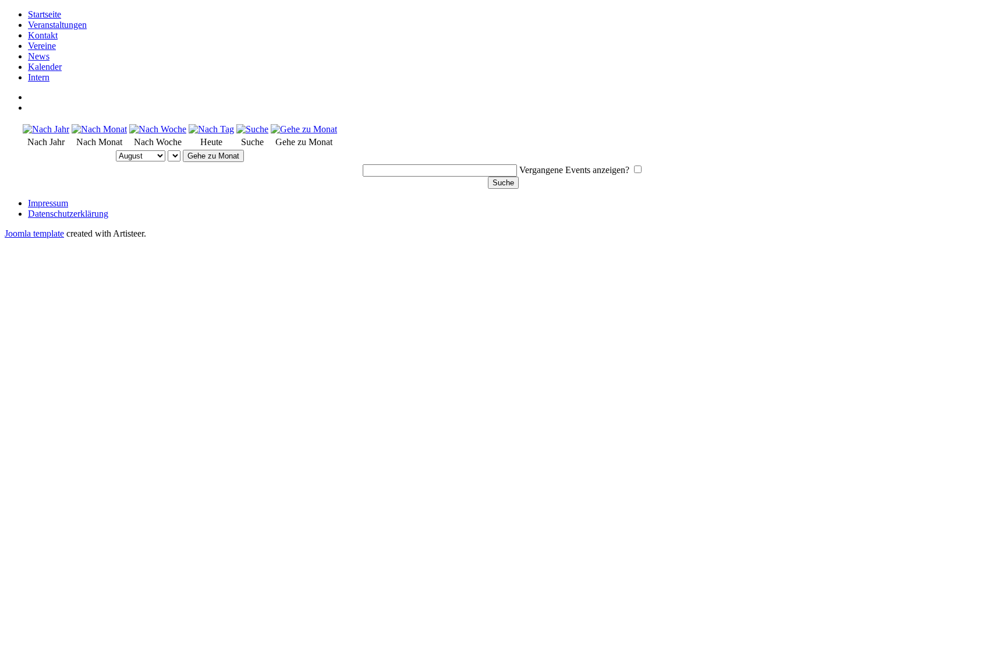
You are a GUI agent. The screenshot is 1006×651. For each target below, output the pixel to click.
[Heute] (211, 129)
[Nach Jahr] (46, 129)
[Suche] (252, 129)
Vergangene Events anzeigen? (574, 170)
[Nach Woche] (157, 129)
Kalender (45, 67)
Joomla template (34, 233)
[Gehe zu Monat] (304, 129)
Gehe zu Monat (213, 156)
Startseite (44, 14)
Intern (38, 77)
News (38, 56)
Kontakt (43, 35)
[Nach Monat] (99, 129)
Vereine (42, 46)
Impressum (48, 203)
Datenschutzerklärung (68, 214)
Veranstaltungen (57, 25)
